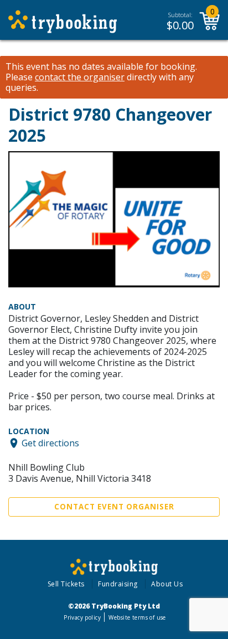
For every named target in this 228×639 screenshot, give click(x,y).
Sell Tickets (66, 584)
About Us (167, 584)
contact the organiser (80, 77)
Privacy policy (82, 617)
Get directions (50, 443)
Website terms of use (136, 617)
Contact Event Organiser (114, 507)
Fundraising (118, 584)
